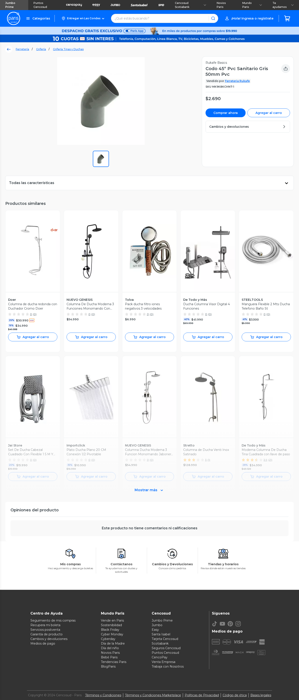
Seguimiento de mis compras (53, 620)
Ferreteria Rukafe (237, 81)
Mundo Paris (247, 5)
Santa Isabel (161, 634)
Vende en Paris (112, 620)
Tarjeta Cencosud (165, 639)
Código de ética (235, 695)
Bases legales (260, 695)
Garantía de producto (46, 634)
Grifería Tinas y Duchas (68, 49)
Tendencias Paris (113, 662)
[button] (83, 18)
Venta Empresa (163, 662)
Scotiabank (160, 643)
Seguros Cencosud (166, 648)
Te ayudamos (280, 5)
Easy (155, 630)
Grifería (41, 49)
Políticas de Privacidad (202, 695)
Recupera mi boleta (45, 625)
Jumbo (157, 625)
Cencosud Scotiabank (182, 5)
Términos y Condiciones (103, 695)
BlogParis (108, 666)
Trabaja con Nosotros (168, 666)
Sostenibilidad (111, 625)
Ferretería (22, 49)
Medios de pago (42, 643)
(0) (35, 314)
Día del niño (110, 648)
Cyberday (108, 639)
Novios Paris (221, 5)
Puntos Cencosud (40, 5)
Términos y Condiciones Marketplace (153, 695)
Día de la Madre (113, 643)
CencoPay (159, 657)
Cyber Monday (112, 634)
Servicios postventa (45, 630)
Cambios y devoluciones (48, 639)
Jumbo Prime (10, 5)
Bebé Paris (109, 657)
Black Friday (110, 630)
